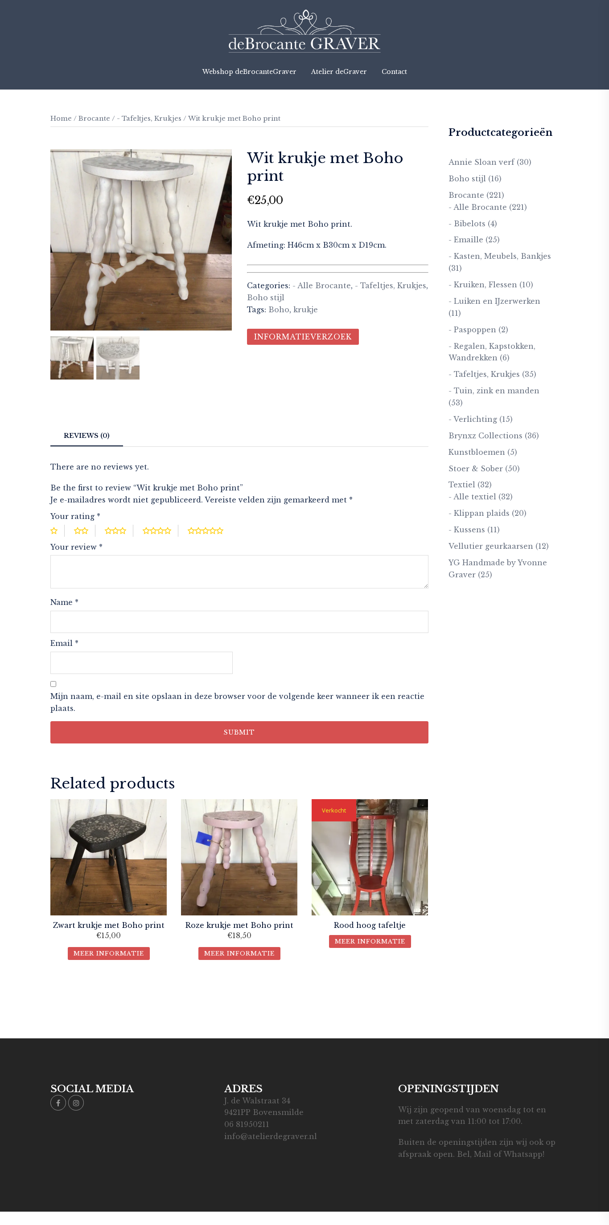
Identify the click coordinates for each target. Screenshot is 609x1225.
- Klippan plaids (479, 513)
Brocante (94, 118)
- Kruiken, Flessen (483, 284)
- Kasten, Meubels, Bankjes (500, 256)
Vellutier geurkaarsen (491, 546)
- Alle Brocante (321, 285)
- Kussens (467, 529)
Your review (76, 547)
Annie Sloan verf (481, 162)
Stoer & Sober (476, 468)
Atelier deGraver (339, 72)
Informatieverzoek (303, 336)
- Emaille (466, 239)
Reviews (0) (87, 436)
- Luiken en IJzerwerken (494, 301)
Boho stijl (265, 297)
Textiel (462, 484)
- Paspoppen (472, 329)
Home (61, 118)
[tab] (86, 436)
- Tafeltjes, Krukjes (149, 118)
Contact (394, 72)
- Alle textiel (472, 496)
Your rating (75, 516)
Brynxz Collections (486, 435)
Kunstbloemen (477, 452)
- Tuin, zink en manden (494, 390)
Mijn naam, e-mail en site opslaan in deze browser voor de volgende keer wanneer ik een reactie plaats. (237, 702)
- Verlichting (473, 419)
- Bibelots (467, 223)
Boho (278, 309)
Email (64, 643)
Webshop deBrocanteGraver (249, 72)
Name (64, 602)
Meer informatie (109, 953)
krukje (305, 309)
